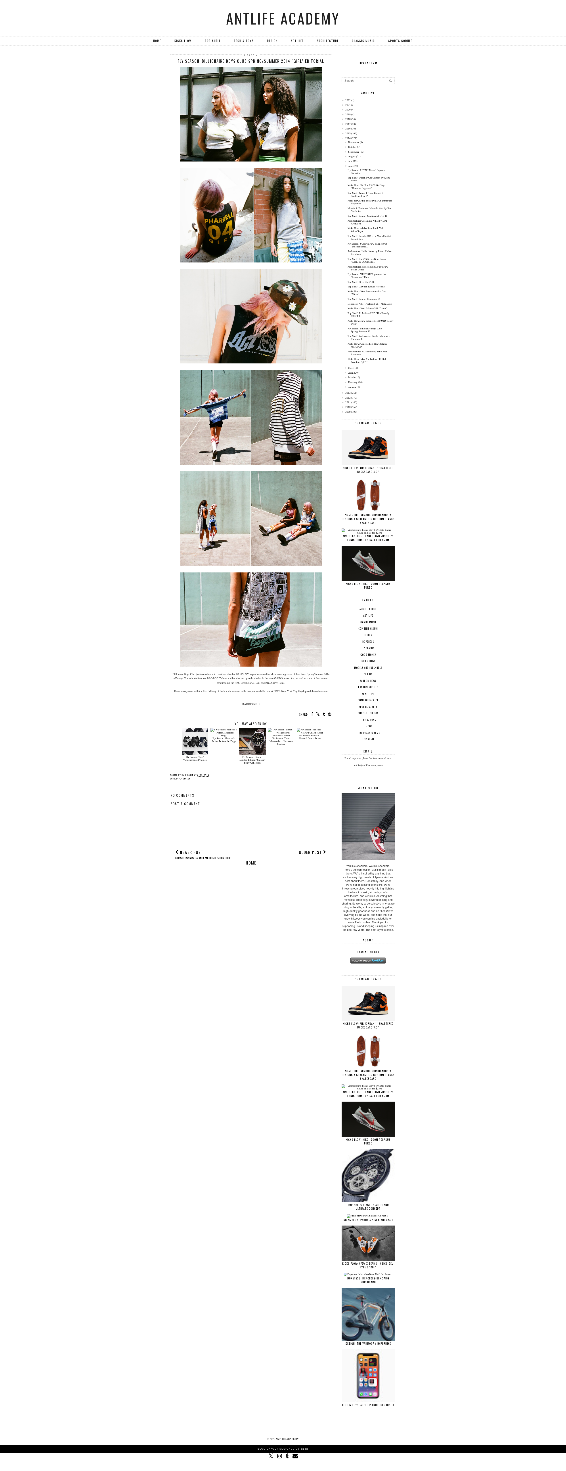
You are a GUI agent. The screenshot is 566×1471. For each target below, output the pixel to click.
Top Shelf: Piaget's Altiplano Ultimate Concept (368, 1206)
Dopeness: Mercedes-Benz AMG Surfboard (368, 1280)
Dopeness (368, 641)
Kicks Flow (183, 40)
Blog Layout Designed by (283, 1449)
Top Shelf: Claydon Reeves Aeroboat (366, 286)
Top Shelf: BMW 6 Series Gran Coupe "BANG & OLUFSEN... (367, 260)
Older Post (311, 852)
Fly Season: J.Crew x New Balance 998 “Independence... (367, 245)
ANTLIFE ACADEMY (283, 18)
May (350, 368)
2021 (348, 105)
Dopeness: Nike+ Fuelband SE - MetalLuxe (370, 303)
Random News (368, 680)
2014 (348, 138)
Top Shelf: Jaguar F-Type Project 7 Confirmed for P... (365, 194)
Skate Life (368, 694)
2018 (348, 119)
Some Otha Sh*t (368, 700)
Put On (368, 674)
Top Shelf (213, 40)
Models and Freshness (368, 667)
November (353, 142)
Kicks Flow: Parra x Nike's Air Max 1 (368, 1220)
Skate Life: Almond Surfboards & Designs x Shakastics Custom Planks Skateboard (368, 519)
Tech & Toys (244, 40)
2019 (348, 114)
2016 (348, 128)
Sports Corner (400, 40)
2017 (348, 124)
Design (272, 40)
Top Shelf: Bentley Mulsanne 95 (364, 299)
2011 (348, 402)
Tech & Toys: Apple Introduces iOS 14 (368, 1405)
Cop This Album (368, 628)
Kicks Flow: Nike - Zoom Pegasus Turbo (368, 585)
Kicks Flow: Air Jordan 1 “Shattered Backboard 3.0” (368, 469)
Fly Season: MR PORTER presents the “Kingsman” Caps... (367, 275)
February (353, 382)
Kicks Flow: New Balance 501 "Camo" (367, 308)
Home (157, 40)
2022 (348, 100)
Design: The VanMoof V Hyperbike (368, 1343)
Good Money (368, 654)
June (350, 166)
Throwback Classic (368, 733)
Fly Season (185, 778)
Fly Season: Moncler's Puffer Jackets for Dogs (224, 740)
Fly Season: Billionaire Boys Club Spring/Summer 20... (365, 330)
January (352, 387)
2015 (348, 133)
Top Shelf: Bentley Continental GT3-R (367, 216)
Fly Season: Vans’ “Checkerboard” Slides (195, 758)
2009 (348, 412)
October (352, 147)
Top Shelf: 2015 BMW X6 (361, 282)
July (350, 161)
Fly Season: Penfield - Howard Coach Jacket (310, 737)
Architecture (328, 40)
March (351, 377)
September (353, 151)
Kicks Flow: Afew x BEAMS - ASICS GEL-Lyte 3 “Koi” (368, 1265)
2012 (348, 397)
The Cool (368, 726)
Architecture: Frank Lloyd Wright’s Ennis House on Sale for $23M (368, 538)
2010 (348, 407)
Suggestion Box (368, 713)
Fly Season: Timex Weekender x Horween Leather (281, 741)
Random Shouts (368, 687)
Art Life (297, 40)
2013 (348, 393)
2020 (348, 109)
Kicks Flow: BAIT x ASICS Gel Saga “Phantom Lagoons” (366, 187)
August (352, 156)
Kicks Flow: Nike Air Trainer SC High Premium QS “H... (367, 360)
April (351, 372)
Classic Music (363, 40)
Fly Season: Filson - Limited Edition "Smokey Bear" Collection (252, 760)
